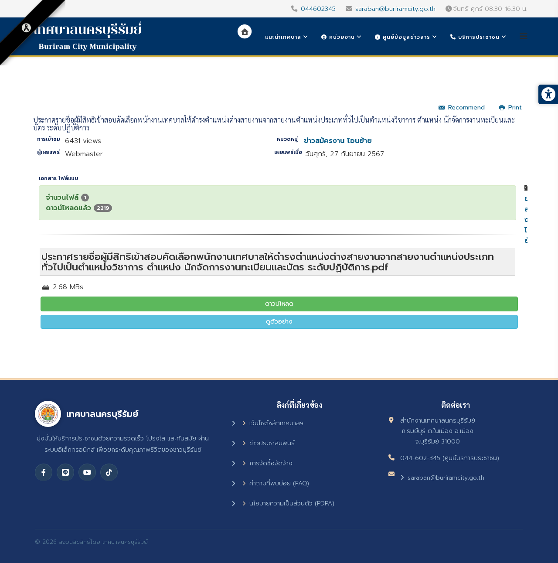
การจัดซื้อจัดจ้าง (271, 463)
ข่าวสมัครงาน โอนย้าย (338, 141)
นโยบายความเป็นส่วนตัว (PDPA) (291, 503)
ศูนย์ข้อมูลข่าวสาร (405, 37)
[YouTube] (87, 472)
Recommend (466, 107)
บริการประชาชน (478, 37)
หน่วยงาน (341, 37)
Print (515, 107)
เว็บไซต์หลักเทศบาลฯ (276, 423)
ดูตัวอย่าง (279, 321)
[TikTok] (109, 472)
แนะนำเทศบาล (283, 37)
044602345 (318, 9)
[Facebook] (43, 472)
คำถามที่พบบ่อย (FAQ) (279, 483)
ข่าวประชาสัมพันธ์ (272, 443)
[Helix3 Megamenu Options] (523, 36)
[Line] (65, 472)
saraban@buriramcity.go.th (395, 9)
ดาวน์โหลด (279, 303)
